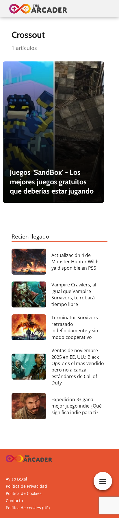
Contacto (14, 500)
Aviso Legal (16, 479)
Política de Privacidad (26, 486)
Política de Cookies (24, 493)
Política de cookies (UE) (28, 508)
